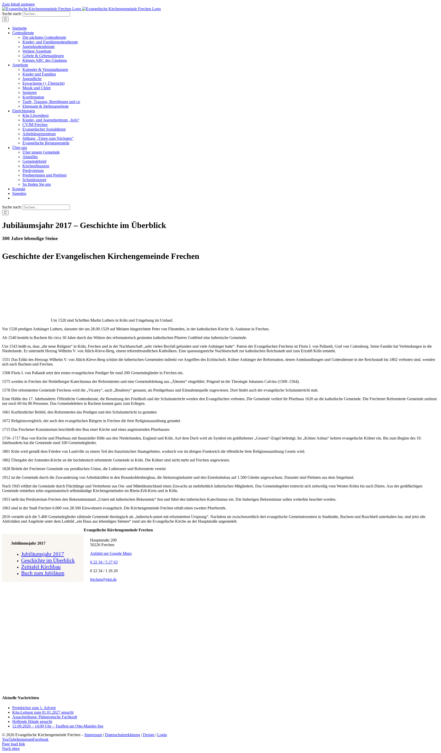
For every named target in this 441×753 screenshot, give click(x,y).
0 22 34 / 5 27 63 (104, 562)
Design (148, 735)
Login (162, 735)
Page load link (13, 744)
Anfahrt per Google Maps (111, 553)
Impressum (93, 735)
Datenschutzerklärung (122, 735)
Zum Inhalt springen (18, 4)
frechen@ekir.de (103, 579)
